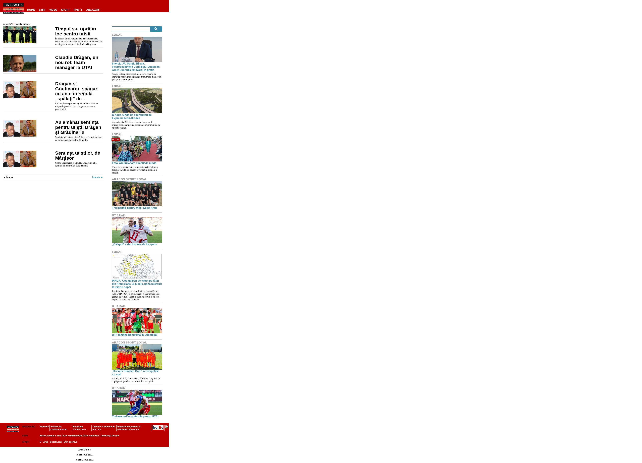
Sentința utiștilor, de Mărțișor (77, 156)
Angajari (92, 9)
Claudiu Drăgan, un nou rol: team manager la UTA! (76, 62)
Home (31, 9)
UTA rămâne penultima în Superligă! (134, 334)
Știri (25, 435)
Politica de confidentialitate (58, 428)
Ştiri (42, 9)
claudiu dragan (23, 24)
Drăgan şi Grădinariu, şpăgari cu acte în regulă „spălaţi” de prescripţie (77, 91)
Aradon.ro (28, 426)
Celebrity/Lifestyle (110, 435)
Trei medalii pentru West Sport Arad (134, 207)
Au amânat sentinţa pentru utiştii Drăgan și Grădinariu (78, 127)
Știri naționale (91, 435)
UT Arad (118, 215)
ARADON (8, 24)
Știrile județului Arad (50, 435)
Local (117, 34)
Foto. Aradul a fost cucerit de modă (134, 163)
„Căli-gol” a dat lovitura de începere (134, 244)
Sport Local (56, 442)
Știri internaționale (72, 435)
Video (53, 9)
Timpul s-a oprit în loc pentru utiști (75, 31)
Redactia (44, 426)
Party (78, 9)
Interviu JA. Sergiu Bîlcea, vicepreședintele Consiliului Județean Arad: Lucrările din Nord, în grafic (136, 66)
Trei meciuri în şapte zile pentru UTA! (135, 416)
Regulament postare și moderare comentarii (129, 428)
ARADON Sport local (129, 179)
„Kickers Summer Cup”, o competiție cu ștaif (135, 373)
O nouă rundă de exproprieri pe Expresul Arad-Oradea (132, 116)
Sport (65, 9)
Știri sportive (70, 442)
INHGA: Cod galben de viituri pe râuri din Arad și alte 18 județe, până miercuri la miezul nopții (137, 283)
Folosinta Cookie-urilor (80, 428)
